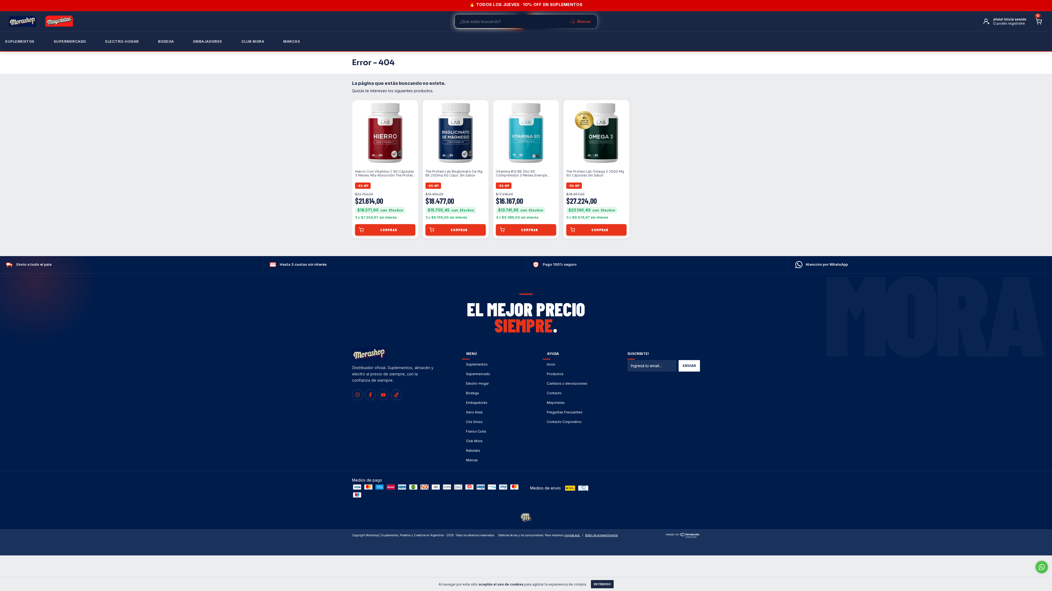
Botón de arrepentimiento (601, 535)
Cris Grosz (474, 422)
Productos (555, 374)
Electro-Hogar (122, 41)
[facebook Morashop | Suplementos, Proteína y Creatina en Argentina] (370, 394)
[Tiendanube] (683, 536)
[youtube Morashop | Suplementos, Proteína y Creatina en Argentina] (383, 394)
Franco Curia (476, 431)
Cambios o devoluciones (567, 383)
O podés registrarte (1009, 23)
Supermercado (70, 41)
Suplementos (20, 41)
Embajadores (476, 403)
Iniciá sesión (1015, 19)
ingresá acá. (572, 535)
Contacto (554, 393)
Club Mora (252, 41)
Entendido (602, 584)
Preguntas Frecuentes (564, 412)
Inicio (551, 364)
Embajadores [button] (207, 41)
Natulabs (473, 450)
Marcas (291, 41)
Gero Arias (474, 412)
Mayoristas (556, 403)
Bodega (166, 41)
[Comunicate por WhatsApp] (1042, 567)
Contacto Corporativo (564, 422)
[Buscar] (580, 21)
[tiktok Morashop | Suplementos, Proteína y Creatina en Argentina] (396, 394)
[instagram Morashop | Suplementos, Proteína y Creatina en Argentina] (357, 394)
